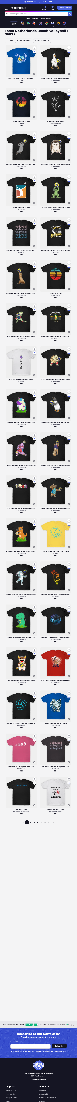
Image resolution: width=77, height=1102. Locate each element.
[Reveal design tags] (34, 74)
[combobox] (36, 14)
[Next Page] (53, 822)
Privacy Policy (34, 1051)
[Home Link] (18, 8)
